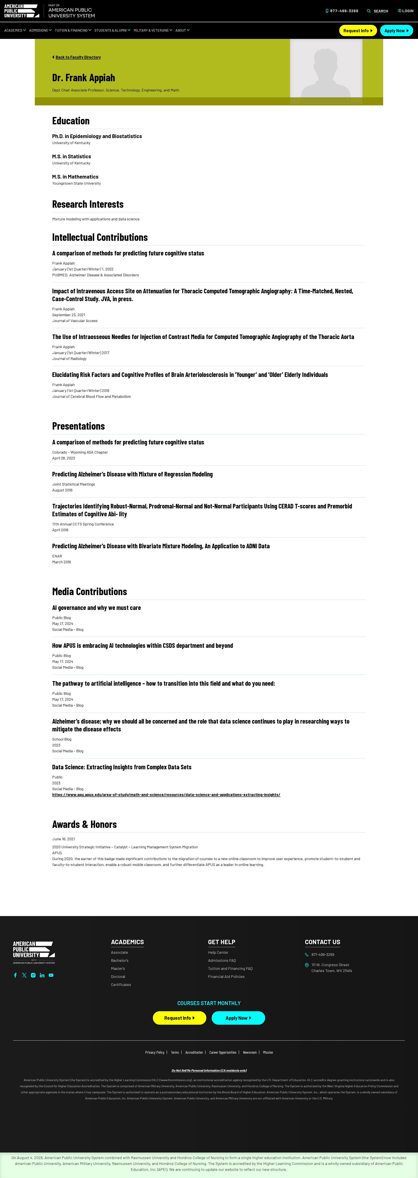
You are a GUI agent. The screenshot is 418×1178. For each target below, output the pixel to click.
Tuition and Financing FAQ (230, 968)
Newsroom (250, 1052)
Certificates (121, 984)
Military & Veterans (151, 30)
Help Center (218, 952)
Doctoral (118, 976)
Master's (118, 968)
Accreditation (194, 1052)
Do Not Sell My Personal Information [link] (209, 1070)
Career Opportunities (222, 1052)
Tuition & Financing (71, 30)
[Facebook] (15, 974)
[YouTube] (51, 974)
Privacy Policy (154, 1052)
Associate (119, 952)
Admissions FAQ (222, 960)
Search (381, 10)
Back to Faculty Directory (78, 57)
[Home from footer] (34, 952)
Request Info (356, 30)
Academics (13, 30)
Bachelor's (119, 960)
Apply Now (394, 30)
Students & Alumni (110, 30)
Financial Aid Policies (226, 976)
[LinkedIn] (42, 974)
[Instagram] (33, 974)
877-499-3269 (344, 10)
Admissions (38, 30)
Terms (175, 1052)
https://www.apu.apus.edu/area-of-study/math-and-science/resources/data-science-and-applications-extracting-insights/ (166, 794)
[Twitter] (24, 974)
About (180, 30)
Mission (268, 1052)
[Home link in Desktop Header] (49, 10)
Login (408, 10)
